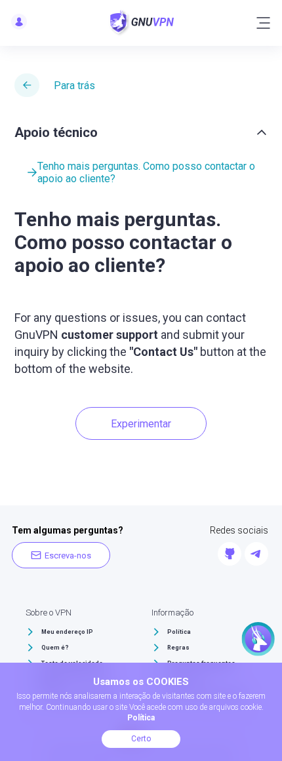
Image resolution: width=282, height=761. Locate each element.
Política (179, 632)
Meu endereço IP (67, 632)
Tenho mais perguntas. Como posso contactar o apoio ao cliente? (146, 172)
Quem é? (55, 647)
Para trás (74, 85)
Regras (178, 647)
